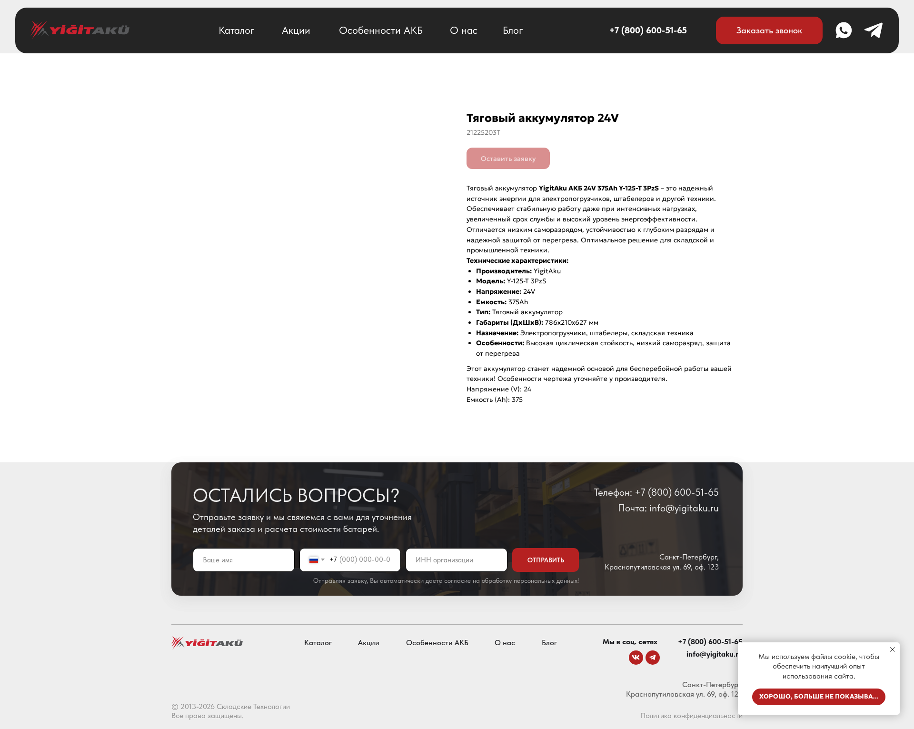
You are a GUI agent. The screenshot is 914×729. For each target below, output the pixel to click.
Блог (513, 30)
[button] (769, 30)
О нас (463, 30)
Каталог (237, 30)
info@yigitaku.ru (714, 654)
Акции (296, 30)
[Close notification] (892, 649)
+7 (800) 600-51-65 (648, 30)
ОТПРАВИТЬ (545, 560)
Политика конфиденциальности (691, 715)
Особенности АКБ (381, 30)
